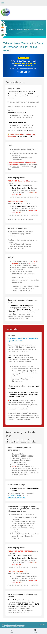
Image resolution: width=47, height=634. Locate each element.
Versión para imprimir (10, 625)
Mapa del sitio (20, 625)
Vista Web (42, 624)
